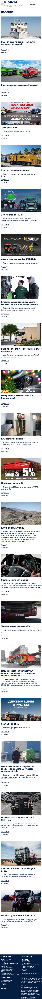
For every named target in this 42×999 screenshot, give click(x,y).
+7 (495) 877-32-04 (31, 982)
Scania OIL (25, 959)
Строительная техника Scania (9, 963)
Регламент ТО (26, 962)
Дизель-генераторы (6, 970)
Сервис (24, 970)
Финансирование (6, 973)
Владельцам (27, 956)
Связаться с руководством (29, 973)
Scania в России (5, 981)
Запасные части (26, 963)
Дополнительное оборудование (31, 965)
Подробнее (5, 50)
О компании (5, 977)
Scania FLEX (25, 960)
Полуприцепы (5, 965)
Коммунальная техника (7, 962)
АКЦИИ (3, 988)
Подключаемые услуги (7, 969)
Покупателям (6, 956)
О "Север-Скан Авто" (6, 980)
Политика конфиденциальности (10, 974)
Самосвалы (4, 960)
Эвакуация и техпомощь (29, 967)
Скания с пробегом (6, 967)
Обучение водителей (7, 972)
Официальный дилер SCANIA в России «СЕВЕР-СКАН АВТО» (12, 6)
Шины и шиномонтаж (28, 966)
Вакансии (3, 984)
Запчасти (24, 969)
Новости (3, 983)
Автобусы (4, 966)
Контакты (4, 986)
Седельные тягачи (6, 959)
